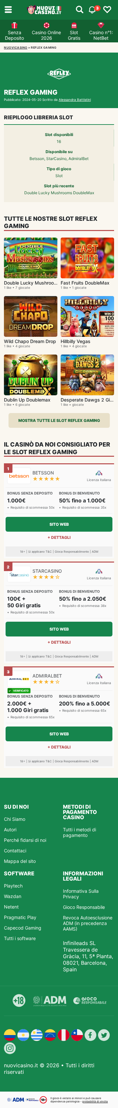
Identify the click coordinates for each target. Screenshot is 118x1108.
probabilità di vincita (95, 1101)
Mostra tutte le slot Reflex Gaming (59, 420)
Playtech (13, 886)
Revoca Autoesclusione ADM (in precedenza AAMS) (87, 923)
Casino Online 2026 (46, 35)
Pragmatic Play (20, 917)
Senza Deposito (14, 35)
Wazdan (12, 896)
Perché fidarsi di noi (25, 840)
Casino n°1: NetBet (101, 35)
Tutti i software (20, 938)
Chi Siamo (14, 819)
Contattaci (15, 850)
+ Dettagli (59, 537)
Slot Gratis (74, 35)
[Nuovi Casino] (44, 9)
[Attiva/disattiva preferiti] (107, 9)
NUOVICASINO (16, 47)
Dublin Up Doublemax (27, 400)
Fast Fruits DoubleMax (85, 283)
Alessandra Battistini (75, 100)
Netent (11, 907)
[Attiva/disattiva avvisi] (79, 9)
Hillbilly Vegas (75, 341)
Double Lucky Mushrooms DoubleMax (45, 283)
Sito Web (59, 524)
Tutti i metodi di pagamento (79, 832)
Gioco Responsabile (84, 907)
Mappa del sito (20, 861)
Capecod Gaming (22, 928)
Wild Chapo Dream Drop (30, 341)
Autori (10, 829)
